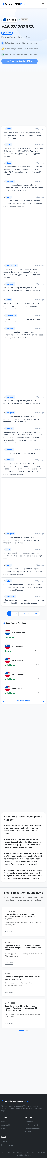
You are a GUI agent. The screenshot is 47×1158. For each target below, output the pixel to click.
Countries (29, 1121)
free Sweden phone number (23, 818)
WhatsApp (10, 596)
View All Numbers (23, 700)
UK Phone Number (32, 1125)
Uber (8, 549)
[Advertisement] (23, 98)
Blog (3, 1129)
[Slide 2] (27, 1030)
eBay (8, 197)
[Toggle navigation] (43, 4)
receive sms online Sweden (16, 861)
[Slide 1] (21, 1030)
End (36, 613)
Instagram (10, 181)
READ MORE (9, 932)
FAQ (3, 1121)
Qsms (9, 144)
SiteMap (4, 1141)
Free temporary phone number (19, 1153)
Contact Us (5, 1125)
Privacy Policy (7, 1145)
